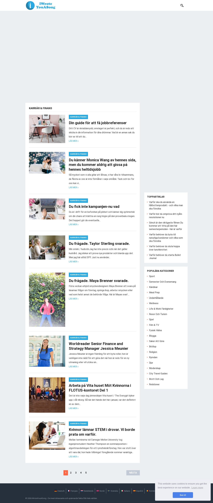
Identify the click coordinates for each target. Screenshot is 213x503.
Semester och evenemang (162, 281)
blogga (152, 335)
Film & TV (154, 325)
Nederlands (88, 491)
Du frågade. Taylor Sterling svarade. (99, 243)
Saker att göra (156, 341)
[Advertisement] (106, 32)
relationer (154, 384)
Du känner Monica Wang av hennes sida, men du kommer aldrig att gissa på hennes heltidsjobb (102, 165)
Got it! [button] (183, 495)
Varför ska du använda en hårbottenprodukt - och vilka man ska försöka (166, 205)
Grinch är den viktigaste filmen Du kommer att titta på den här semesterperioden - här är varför (166, 226)
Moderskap (155, 368)
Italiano (127, 491)
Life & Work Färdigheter (161, 308)
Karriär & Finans (78, 117)
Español (139, 491)
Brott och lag (156, 379)
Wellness (153, 303)
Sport (152, 276)
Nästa (133, 472)
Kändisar (153, 287)
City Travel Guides (158, 373)
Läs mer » (74, 141)
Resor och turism (158, 314)
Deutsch (61, 491)
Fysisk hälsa (155, 330)
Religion (153, 352)
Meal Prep (154, 292)
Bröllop (152, 346)
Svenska (114, 491)
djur (151, 362)
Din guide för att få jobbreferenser (98, 123)
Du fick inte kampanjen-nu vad (94, 206)
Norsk (102, 491)
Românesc (153, 491)
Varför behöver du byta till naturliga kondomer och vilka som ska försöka (166, 237)
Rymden (153, 357)
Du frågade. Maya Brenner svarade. (99, 281)
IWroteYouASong (39, 498)
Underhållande (156, 298)
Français (74, 491)
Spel (151, 319)
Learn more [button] (197, 487)
